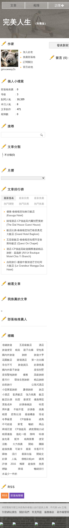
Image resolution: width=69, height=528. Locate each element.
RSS (4, 495)
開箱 (30, 444)
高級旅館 (39, 374)
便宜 (41, 439)
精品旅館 (39, 379)
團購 (41, 444)
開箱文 (40, 454)
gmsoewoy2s (8, 69)
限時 (32, 434)
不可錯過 (7, 424)
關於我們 (24, 512)
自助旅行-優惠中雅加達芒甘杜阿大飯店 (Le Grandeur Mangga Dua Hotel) (25, 266)
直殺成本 (7, 404)
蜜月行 (6, 379)
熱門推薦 (39, 203)
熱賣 (41, 463)
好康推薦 (39, 364)
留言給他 (28, 67)
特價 (41, 434)
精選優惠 (7, 434)
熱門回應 (24, 203)
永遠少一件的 (9, 473)
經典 (41, 419)
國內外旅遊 (8, 354)
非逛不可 (39, 449)
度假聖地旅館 (9, 374)
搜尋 (41, 134)
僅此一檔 (21, 434)
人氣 (14, 458)
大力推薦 (18, 444)
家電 (20, 424)
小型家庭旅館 (9, 389)
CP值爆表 (25, 419)
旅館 (24, 354)
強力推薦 (31, 394)
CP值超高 (20, 429)
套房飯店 (18, 394)
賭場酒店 (22, 359)
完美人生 (17, 22)
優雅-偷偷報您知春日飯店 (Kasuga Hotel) (21, 213)
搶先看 (6, 439)
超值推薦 (7, 449)
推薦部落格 (29, 57)
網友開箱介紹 (36, 429)
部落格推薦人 (17, 319)
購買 (41, 458)
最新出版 (27, 454)
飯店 (41, 394)
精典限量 (29, 439)
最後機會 (30, 414)
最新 (28, 449)
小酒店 (6, 394)
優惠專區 (39, 399)
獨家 (22, 463)
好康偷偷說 (25, 404)
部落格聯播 (17, 495)
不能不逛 (19, 409)
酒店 (41, 345)
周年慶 (6, 409)
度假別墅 (39, 369)
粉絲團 (8, 525)
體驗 (4, 468)
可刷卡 (19, 449)
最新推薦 (39, 198)
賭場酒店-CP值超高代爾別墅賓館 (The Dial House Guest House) (25, 223)
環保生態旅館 (21, 379)
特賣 (41, 404)
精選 (4, 414)
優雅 (25, 374)
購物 (4, 454)
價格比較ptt (27, 458)
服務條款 (49, 512)
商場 (20, 468)
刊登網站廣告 (9, 512)
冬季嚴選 (7, 419)
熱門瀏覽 (9, 203)
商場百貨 (7, 429)
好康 (4, 458)
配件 (16, 439)
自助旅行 (7, 384)
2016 (13, 463)
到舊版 (41, 23)
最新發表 (9, 198)
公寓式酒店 (37, 384)
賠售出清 (16, 414)
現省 (41, 414)
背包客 (40, 350)
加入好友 (28, 52)
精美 (17, 350)
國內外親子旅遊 (11, 369)
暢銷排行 (39, 468)
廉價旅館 (28, 389)
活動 (4, 444)
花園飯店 (7, 359)
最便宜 (27, 399)
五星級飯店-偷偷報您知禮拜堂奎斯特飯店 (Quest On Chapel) (24, 241)
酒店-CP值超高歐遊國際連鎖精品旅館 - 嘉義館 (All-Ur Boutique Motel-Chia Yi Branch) (25, 253)
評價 (4, 463)
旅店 (41, 389)
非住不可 (7, 364)
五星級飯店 (25, 345)
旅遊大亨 (39, 354)
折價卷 (31, 409)
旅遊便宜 (7, 350)
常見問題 (37, 512)
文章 (13, 5)
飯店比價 (7, 399)
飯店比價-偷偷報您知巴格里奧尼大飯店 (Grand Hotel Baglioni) (24, 232)
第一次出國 (37, 359)
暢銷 (30, 424)
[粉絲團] (1, 523)
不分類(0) (9, 154)
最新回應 (24, 198)
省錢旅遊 (7, 345)
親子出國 (28, 350)
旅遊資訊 (23, 364)
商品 (41, 424)
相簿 (36, 5)
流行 (14, 454)
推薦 (41, 409)
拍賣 (17, 399)
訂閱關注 (28, 62)
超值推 (31, 463)
